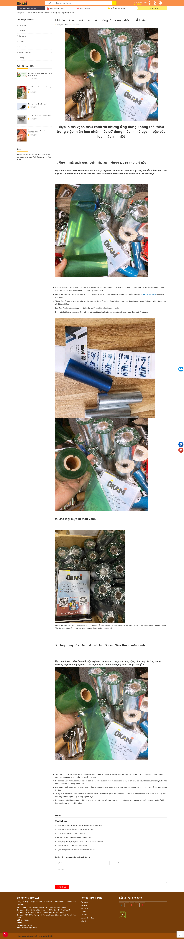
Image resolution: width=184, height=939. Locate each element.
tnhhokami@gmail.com (29, 927)
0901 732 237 (27, 925)
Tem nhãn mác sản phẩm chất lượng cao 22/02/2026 (75, 829)
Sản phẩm (22, 36)
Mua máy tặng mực (56, 8)
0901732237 (138, 4)
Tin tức (21, 41)
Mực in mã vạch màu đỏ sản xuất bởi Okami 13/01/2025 (76, 850)
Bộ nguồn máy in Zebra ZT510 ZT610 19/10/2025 (74, 837)
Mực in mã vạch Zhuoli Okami (37, 104)
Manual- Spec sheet (25, 52)
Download (22, 47)
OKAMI (50, 936)
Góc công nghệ (153, 8)
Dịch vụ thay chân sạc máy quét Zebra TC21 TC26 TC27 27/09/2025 (80, 841)
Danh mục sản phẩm (30, 8)
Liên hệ (21, 58)
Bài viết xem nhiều (25, 66)
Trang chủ (22, 25)
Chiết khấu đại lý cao (118, 8)
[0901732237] (5, 934)
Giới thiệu (22, 31)
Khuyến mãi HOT (85, 8)
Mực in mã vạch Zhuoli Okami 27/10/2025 (71, 833)
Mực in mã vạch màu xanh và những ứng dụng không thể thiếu (100, 20)
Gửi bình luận (62, 887)
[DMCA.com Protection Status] (122, 914)
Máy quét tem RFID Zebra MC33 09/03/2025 (72, 845)
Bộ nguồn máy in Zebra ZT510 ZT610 (39, 116)
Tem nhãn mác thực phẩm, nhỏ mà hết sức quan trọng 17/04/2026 (79, 825)
